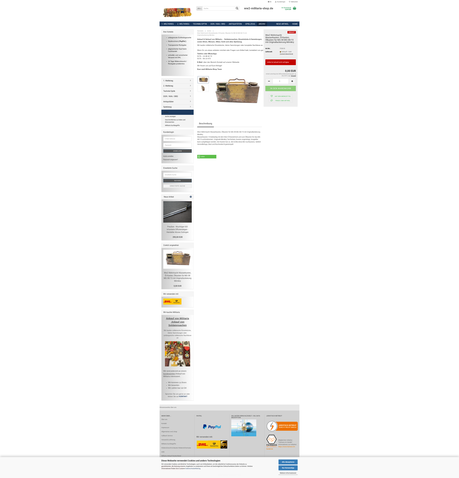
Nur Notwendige (288, 468)
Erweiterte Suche (177, 186)
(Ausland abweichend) (286, 54)
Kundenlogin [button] (280, 2)
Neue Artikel (282, 24)
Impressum (165, 427)
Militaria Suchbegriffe (172, 125)
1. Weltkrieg (168, 24)
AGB (162, 452)
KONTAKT (183, 396)
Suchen (177, 180)
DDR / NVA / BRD (217, 24)
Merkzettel (294, 2)
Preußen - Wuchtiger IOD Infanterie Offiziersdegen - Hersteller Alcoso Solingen (178, 229)
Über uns (164, 419)
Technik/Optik (200, 24)
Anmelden (177, 151)
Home (295, 24)
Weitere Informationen (288, 473)
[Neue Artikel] (191, 197)
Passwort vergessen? (170, 159)
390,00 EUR (178, 237)
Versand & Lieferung (168, 440)
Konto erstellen (168, 156)
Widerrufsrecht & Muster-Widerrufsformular (176, 448)
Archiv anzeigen (170, 116)
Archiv (262, 24)
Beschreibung (205, 123)
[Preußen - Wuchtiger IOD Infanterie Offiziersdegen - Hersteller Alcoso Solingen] (177, 212)
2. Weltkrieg (183, 24)
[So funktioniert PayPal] (212, 426)
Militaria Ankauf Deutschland (171, 456)
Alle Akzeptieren (288, 462)
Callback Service (167, 436)
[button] (269, 2)
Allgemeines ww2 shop (169, 431)
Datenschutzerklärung (192, 468)
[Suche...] (237, 8)
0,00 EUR (177, 286)
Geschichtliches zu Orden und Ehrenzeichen (175, 121)
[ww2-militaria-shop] (177, 13)
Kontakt (164, 423)
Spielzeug (250, 24)
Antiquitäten (235, 24)
